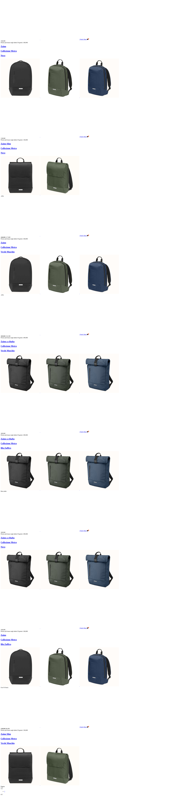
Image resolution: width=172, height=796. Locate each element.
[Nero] (20, 97)
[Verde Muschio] (60, 97)
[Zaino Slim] (40, 136)
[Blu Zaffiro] (99, 97)
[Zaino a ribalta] (40, 334)
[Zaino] (40, 39)
